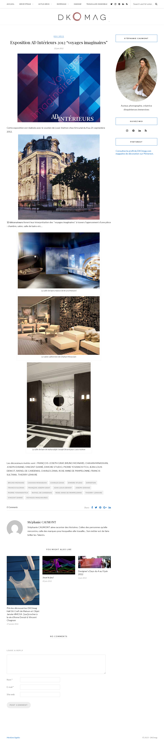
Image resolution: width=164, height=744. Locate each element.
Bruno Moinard (16, 483)
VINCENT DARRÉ (15, 498)
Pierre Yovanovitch (18, 493)
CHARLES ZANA (57, 483)
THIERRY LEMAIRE (94, 493)
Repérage (61, 4)
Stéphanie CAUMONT (42, 522)
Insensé (78, 4)
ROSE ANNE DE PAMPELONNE (69, 493)
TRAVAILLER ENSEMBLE (96, 4)
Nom (9, 679)
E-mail (10, 687)
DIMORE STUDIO (75, 483)
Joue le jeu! (48, 577)
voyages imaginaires (37, 498)
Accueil (10, 4)
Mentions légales (13, 737)
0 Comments (12, 507)
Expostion (91, 483)
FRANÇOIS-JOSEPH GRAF (39, 488)
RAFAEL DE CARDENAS (42, 493)
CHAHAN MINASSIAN (37, 483)
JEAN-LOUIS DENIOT (63, 488)
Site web (11, 694)
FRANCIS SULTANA (16, 488)
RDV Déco (59, 36)
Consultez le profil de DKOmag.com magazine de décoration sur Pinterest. (135, 152)
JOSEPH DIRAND (82, 488)
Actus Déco (43, 4)
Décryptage (25, 4)
